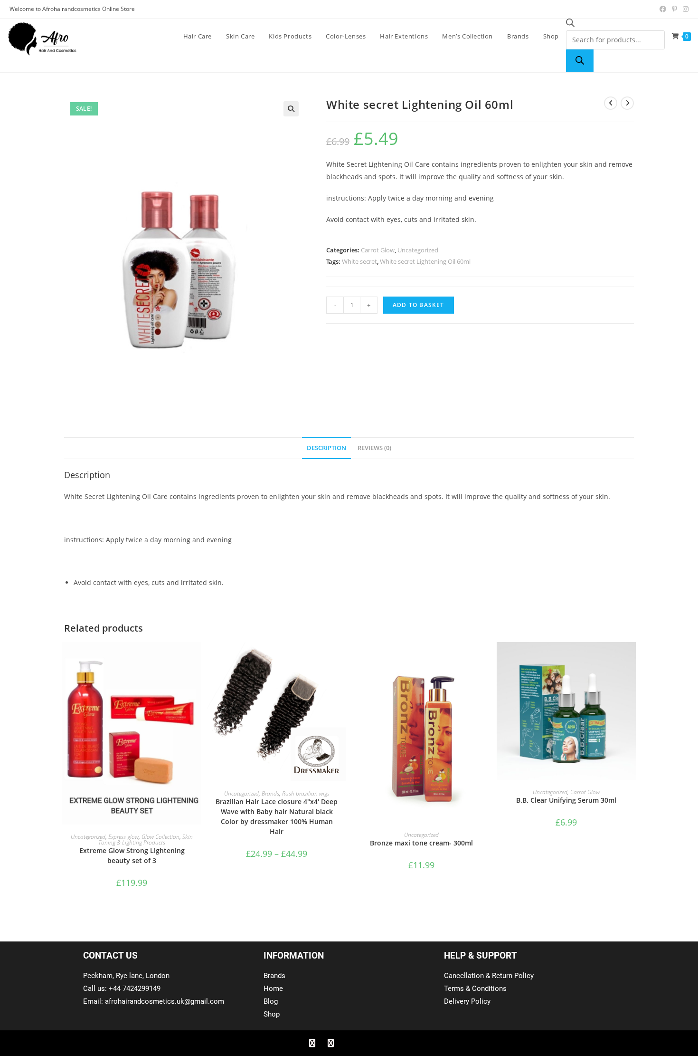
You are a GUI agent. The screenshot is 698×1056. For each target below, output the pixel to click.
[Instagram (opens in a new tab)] (684, 9)
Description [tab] (326, 448)
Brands (270, 793)
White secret (359, 261)
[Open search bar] (570, 24)
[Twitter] (330, 1043)
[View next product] (627, 103)
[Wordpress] (367, 1043)
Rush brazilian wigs (306, 793)
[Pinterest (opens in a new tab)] (674, 9)
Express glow (123, 837)
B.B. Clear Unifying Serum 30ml (566, 800)
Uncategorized (417, 250)
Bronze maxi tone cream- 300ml (421, 842)
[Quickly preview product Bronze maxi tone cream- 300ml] (486, 658)
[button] (291, 108)
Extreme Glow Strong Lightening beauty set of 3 (132, 855)
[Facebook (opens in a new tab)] (663, 9)
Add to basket (418, 305)
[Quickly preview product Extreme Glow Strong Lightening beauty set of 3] (196, 658)
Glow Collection (160, 837)
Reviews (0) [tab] (374, 448)
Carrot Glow (378, 250)
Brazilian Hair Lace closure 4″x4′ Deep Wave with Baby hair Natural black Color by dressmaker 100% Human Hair (277, 816)
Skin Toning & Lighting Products (145, 839)
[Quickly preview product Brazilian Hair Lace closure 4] (341, 658)
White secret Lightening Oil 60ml (425, 261)
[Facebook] (312, 1043)
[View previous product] (610, 103)
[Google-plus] (349, 1043)
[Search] (580, 60)
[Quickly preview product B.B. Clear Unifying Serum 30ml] (631, 658)
